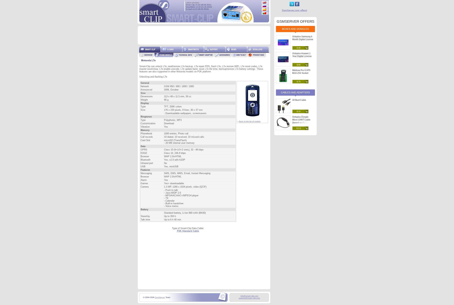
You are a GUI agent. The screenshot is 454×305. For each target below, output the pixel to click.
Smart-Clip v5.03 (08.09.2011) (198, 5)
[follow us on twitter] (292, 5)
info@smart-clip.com (249, 296)
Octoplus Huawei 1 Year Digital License (302, 54)
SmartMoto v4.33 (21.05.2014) (199, 7)
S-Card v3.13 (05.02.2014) (197, 9)
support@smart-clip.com (249, 298)
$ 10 (298, 111)
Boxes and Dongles (295, 29)
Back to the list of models (250, 121)
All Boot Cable (299, 100)
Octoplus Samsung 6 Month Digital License (302, 38)
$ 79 (298, 82)
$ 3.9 (299, 128)
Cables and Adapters (295, 92)
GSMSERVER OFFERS (295, 21)
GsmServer (160, 297)
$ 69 (298, 65)
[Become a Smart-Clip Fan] (297, 5)
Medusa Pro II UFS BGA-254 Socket (301, 71)
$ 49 (298, 48)
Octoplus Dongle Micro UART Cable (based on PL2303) (301, 120)
